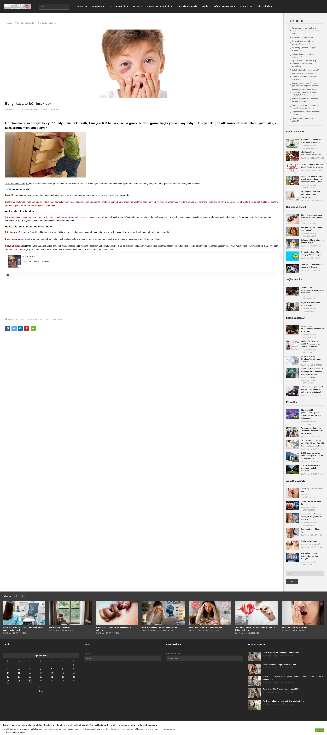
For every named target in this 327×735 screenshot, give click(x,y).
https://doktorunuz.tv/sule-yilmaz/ (36, 261)
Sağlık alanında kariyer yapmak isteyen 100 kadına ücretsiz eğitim (312, 455)
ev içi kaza (12, 319)
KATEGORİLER (173, 653)
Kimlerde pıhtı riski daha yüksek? (302, 119)
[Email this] (33, 328)
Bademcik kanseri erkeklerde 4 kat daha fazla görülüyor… (305, 106)
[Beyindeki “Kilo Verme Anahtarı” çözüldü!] (254, 693)
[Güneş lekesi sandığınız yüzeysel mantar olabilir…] (292, 219)
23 (74, 677)
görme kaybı (20, 319)
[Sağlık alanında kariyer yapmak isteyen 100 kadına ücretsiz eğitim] (292, 457)
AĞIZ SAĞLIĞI (263, 6)
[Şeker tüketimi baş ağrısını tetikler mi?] (210, 613)
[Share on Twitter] (14, 328)
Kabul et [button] (319, 730)
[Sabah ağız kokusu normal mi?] (292, 493)
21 (52, 677)
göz (36, 319)
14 (52, 673)
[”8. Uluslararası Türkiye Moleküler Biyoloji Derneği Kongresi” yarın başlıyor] (292, 444)
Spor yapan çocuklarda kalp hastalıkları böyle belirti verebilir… (304, 63)
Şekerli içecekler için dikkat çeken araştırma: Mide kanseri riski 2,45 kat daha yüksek (305, 92)
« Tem (41, 687)
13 (41, 673)
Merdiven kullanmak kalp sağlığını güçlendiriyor (283, 701)
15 (63, 673)
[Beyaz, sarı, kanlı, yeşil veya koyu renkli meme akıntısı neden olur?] (24, 613)
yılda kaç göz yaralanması (53, 319)
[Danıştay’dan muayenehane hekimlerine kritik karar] (292, 291)
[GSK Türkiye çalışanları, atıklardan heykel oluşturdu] (292, 469)
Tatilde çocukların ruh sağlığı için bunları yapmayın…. (310, 194)
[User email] (8, 275)
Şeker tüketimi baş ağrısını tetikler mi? (303, 55)
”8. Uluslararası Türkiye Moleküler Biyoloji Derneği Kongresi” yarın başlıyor (312, 443)
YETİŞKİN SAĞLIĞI (117, 6)
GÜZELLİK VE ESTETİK (187, 6)
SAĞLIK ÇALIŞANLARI (223, 6)
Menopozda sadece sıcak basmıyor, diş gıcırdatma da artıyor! (312, 516)
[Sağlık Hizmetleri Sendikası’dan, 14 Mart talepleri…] (292, 360)
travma (40, 319)
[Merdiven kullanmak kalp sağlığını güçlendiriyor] (254, 705)
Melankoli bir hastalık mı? (303, 37)
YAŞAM (136, 6)
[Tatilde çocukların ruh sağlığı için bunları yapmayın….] (292, 195)
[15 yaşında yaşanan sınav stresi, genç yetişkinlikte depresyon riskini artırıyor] (292, 180)
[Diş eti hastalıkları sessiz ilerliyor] (292, 505)
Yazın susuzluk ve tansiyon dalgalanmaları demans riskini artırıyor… (305, 76)
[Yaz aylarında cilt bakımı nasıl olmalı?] (292, 231)
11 (19, 673)
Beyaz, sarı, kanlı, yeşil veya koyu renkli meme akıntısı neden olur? (306, 31)
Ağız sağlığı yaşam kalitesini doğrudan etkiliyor (309, 556)
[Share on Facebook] (7, 328)
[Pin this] (26, 328)
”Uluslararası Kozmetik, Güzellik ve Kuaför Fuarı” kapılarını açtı (312, 430)
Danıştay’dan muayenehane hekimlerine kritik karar (312, 290)
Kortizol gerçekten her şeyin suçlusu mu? (304, 49)
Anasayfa (8, 23)
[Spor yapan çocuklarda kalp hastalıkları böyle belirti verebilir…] (256, 613)
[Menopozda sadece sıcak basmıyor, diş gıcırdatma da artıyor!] (292, 518)
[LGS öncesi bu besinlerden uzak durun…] (292, 156)
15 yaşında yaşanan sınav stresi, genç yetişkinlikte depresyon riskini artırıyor (312, 179)
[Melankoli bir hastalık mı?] (70, 613)
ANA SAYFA (82, 6)
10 (8, 673)
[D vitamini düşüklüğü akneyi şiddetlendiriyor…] (292, 256)
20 (41, 677)
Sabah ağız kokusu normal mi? (305, 70)
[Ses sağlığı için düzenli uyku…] (292, 533)
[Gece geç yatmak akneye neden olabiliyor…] (292, 268)
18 (19, 677)
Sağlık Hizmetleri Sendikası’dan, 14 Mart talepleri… (311, 359)
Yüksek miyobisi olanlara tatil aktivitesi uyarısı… (305, 100)
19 (30, 677)
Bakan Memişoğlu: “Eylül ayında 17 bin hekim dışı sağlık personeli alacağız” (312, 389)
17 (8, 677)
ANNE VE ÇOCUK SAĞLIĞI (158, 6)
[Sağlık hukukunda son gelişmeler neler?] (292, 306)
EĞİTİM (205, 6)
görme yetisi (30, 319)
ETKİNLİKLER (246, 6)
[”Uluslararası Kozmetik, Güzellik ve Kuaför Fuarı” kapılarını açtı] (292, 432)
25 (19, 681)
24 (8, 681)
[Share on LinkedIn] (20, 328)
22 (63, 677)
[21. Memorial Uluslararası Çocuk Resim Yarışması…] (292, 168)
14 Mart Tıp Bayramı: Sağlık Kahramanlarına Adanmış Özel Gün (310, 344)
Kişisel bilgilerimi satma (15, 732)
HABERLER (97, 6)
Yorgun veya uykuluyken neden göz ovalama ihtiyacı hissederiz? (306, 84)
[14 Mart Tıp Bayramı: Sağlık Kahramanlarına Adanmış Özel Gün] (292, 345)
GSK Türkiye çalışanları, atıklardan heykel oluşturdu (311, 468)
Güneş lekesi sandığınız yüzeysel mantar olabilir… (303, 42)
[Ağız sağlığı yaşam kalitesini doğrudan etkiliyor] (292, 557)
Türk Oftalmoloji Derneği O (17, 184)
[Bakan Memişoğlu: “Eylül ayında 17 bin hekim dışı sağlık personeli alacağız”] (292, 391)
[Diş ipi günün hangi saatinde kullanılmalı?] (292, 545)
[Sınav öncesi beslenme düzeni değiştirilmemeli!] (292, 143)
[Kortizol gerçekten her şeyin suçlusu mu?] (163, 613)
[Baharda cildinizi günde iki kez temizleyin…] (292, 244)
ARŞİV (87, 653)
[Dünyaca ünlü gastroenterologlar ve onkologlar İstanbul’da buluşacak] (292, 414)
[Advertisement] (141, 296)
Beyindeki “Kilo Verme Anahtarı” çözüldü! (306, 113)
